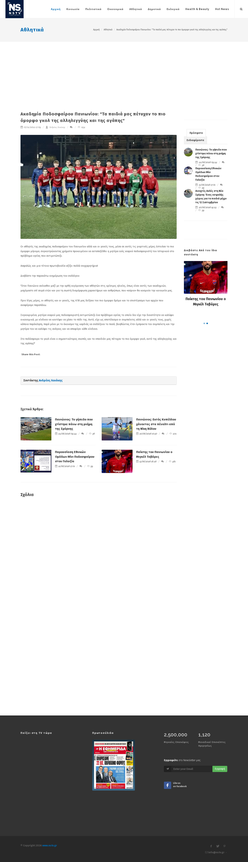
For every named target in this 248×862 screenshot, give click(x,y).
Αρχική (96, 29)
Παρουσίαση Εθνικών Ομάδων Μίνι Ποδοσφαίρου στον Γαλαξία (74, 456)
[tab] (196, 133)
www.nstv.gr (49, 845)
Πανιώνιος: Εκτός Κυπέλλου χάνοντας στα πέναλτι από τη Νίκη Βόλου (156, 424)
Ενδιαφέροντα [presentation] (195, 140)
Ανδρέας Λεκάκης (57, 127)
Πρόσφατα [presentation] (196, 133)
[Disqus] (99, 552)
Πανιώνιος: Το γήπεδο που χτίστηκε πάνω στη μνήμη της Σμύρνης (74, 424)
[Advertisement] (124, 68)
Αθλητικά (32, 30)
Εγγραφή (220, 768)
